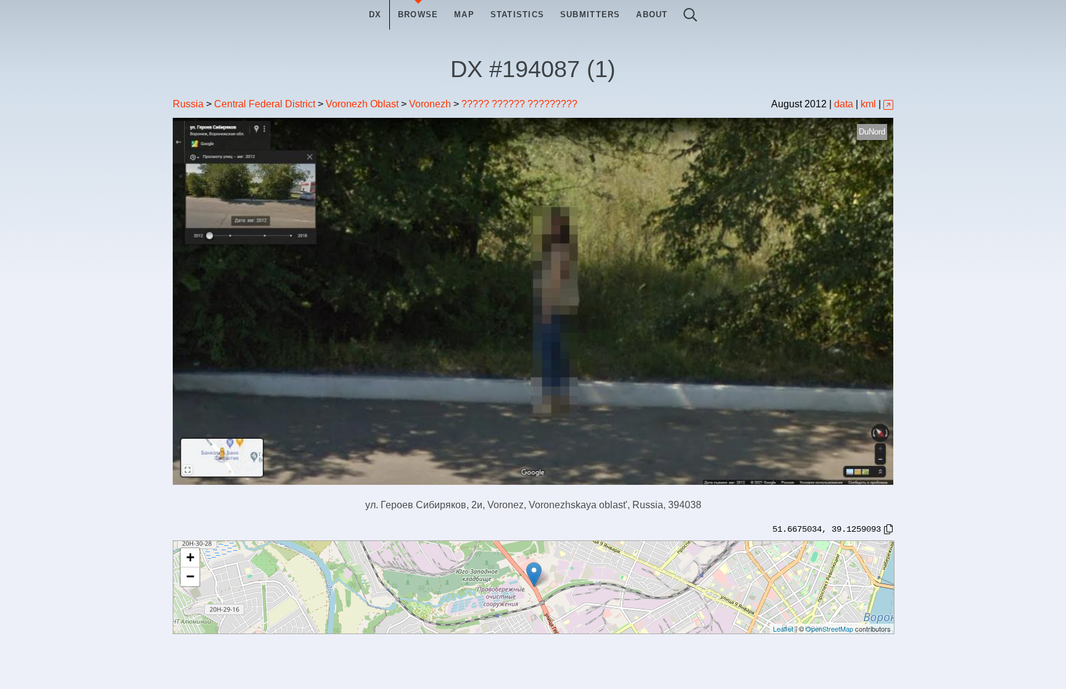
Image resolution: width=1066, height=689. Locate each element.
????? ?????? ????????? (519, 104)
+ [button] (190, 557)
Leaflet (783, 628)
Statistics (517, 14)
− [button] (190, 576)
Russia (188, 104)
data (843, 104)
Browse (418, 14)
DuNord (872, 131)
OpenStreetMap (829, 628)
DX (375, 14)
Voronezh (430, 104)
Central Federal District (264, 104)
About (651, 14)
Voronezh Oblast (362, 104)
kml (868, 104)
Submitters (590, 14)
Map (464, 14)
